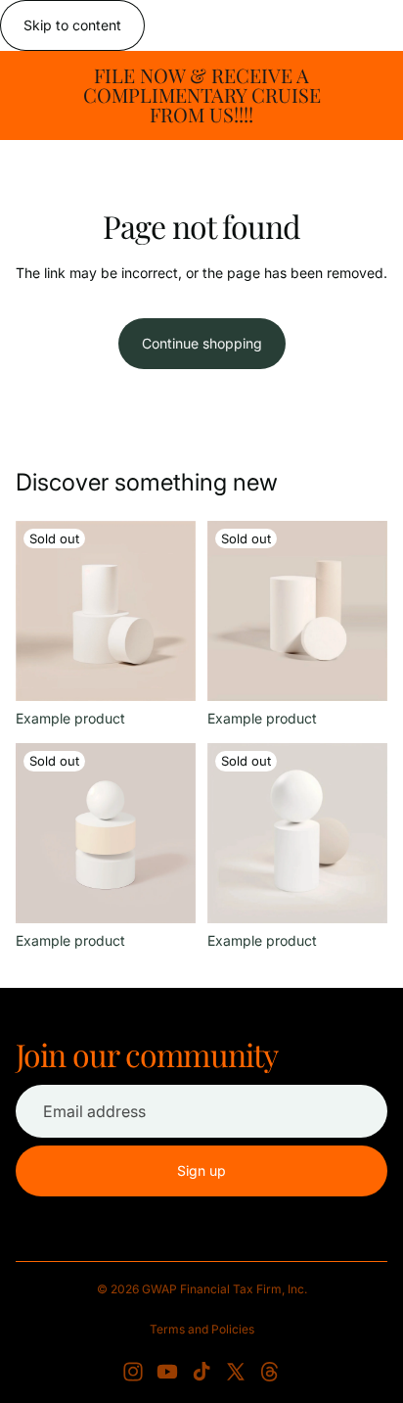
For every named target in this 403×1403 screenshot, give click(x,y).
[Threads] (270, 1371)
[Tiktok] (201, 1371)
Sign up (201, 1170)
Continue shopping (202, 343)
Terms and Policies (202, 1329)
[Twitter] (235, 1371)
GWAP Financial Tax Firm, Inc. (224, 1289)
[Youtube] (167, 1371)
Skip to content (72, 25)
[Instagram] (133, 1371)
